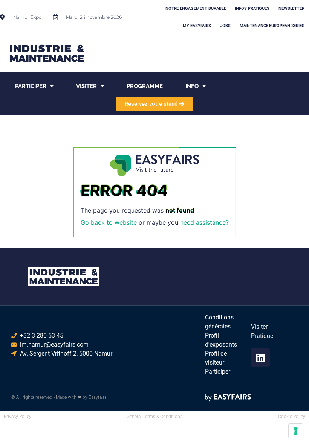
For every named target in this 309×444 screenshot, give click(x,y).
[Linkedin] (260, 357)
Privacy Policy (17, 416)
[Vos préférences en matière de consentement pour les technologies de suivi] (296, 431)
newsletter (291, 8)
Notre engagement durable (195, 8)
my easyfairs (197, 25)
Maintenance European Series (272, 25)
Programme (145, 86)
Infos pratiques (252, 8)
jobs (225, 25)
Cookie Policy (291, 416)
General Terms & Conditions (154, 416)
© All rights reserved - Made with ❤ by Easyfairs (59, 397)
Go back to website (109, 222)
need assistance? (204, 222)
